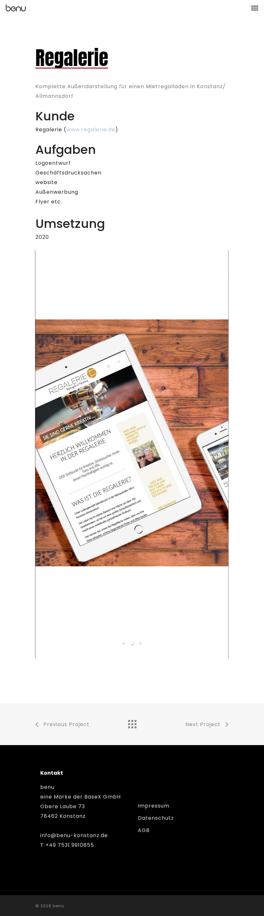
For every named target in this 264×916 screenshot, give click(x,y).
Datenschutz (156, 818)
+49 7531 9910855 (69, 845)
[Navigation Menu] (254, 8)
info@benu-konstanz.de (74, 835)
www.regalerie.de (90, 129)
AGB (144, 830)
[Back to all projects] (132, 722)
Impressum (153, 805)
